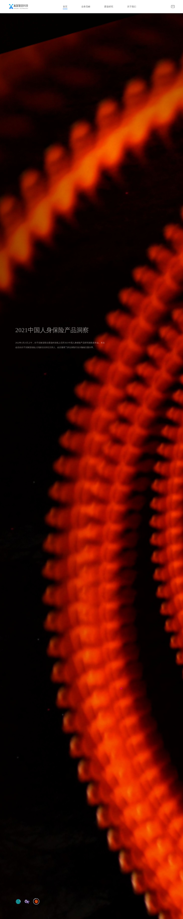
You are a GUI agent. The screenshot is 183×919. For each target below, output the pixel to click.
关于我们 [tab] (131, 6)
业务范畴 (85, 6)
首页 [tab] (65, 6)
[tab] (90, 6)
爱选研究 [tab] (108, 6)
